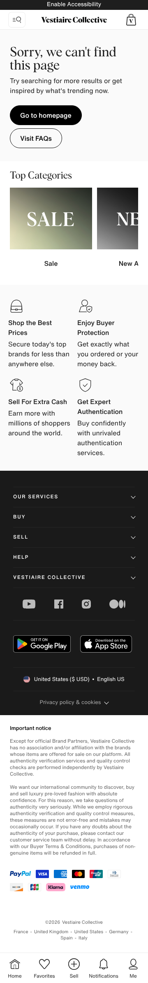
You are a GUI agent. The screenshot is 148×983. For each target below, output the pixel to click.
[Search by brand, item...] (16, 20)
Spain (66, 938)
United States (89, 932)
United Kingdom (51, 932)
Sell (20, 537)
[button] (131, 20)
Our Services (35, 496)
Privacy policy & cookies (70, 702)
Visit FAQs (36, 138)
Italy (83, 938)
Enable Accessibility (74, 4)
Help (21, 557)
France (21, 932)
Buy (19, 517)
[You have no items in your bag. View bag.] (131, 20)
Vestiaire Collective (49, 577)
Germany (119, 932)
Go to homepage (46, 115)
